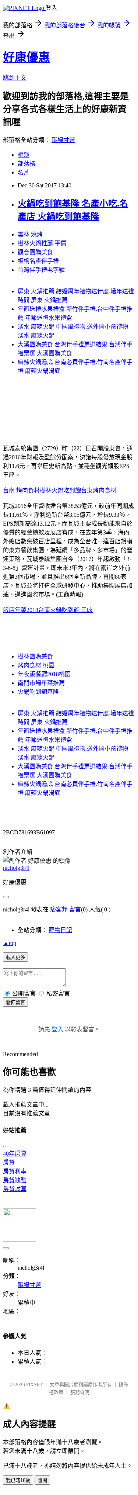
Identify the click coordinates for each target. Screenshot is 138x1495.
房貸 (9, 1162)
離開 (42, 1480)
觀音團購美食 (35, 252)
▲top (9, 943)
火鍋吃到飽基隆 (38, 692)
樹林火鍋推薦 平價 (42, 243)
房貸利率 (14, 1171)
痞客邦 (59, 909)
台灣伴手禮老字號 (41, 270)
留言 (75, 909)
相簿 (23, 155)
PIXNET (34, 1384)
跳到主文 (14, 78)
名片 (23, 172)
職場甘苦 (63, 140)
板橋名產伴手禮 (38, 261)
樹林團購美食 (35, 656)
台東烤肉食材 (98, 490)
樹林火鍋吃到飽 (60, 490)
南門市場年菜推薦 (41, 683)
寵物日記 (60, 930)
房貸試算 (14, 1189)
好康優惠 (26, 57)
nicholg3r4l (16, 868)
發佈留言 (15, 1002)
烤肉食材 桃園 (36, 665)
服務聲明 (79, 1392)
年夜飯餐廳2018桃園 (44, 674)
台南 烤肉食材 (21, 490)
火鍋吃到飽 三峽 (71, 610)
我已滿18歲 (18, 1480)
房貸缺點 (14, 1180)
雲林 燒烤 (30, 234)
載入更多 (15, 957)
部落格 (26, 163)
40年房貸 (14, 1153)
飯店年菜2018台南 (26, 610)
